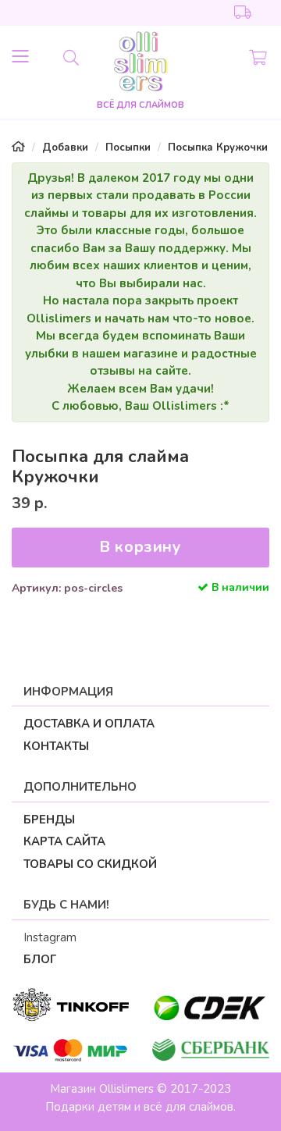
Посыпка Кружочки (218, 147)
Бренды (49, 819)
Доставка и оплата (89, 723)
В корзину (140, 546)
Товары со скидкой (90, 864)
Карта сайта (64, 841)
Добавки (65, 147)
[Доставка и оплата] (243, 13)
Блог (39, 959)
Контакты (56, 746)
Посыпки (128, 147)
